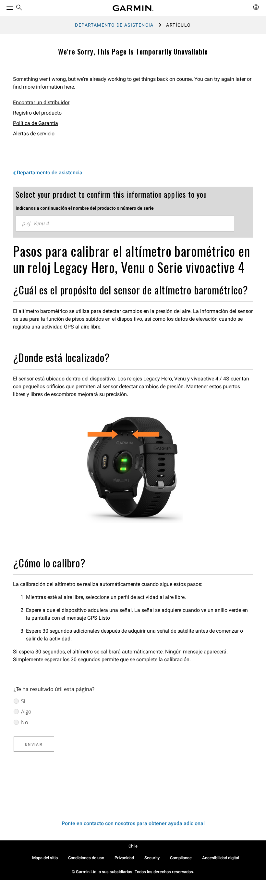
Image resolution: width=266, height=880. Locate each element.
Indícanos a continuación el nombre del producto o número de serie (85, 208)
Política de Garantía (35, 123)
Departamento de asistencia (114, 25)
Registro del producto (37, 113)
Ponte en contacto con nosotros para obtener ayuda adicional (133, 823)
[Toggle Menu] (4, 6)
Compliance (181, 857)
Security (152, 857)
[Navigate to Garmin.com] (133, 8)
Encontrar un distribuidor (41, 102)
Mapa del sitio (45, 857)
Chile (133, 846)
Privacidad (124, 857)
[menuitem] (19, 8)
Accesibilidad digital (220, 857)
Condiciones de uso (86, 857)
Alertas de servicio (33, 133)
